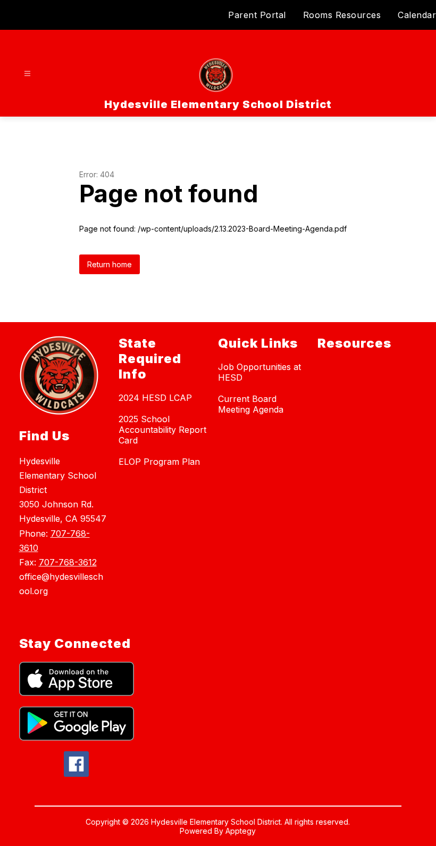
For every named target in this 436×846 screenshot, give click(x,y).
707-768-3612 (68, 562)
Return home (109, 264)
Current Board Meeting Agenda (250, 404)
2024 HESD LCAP (155, 397)
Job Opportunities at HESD (259, 372)
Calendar (417, 15)
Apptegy (240, 830)
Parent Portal (257, 15)
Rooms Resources (342, 15)
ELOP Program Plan (159, 461)
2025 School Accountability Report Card (162, 430)
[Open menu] (27, 74)
